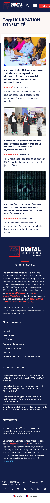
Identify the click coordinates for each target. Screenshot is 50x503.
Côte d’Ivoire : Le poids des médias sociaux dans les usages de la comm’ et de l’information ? (24, 388)
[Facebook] (5, 489)
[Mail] (18, 489)
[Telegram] (25, 489)
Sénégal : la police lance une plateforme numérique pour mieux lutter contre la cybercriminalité (22, 145)
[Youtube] (45, 489)
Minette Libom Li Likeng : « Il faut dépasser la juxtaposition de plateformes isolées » (25, 408)
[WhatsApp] (38, 489)
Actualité (8, 87)
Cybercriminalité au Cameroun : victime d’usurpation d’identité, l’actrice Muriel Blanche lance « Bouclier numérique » (24, 76)
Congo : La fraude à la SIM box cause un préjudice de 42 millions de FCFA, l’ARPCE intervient (23, 378)
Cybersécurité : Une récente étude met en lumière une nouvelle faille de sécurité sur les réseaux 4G (23, 209)
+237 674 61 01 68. (25, 302)
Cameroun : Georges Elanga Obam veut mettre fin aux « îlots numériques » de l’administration (23, 399)
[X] (31, 489)
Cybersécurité (11, 154)
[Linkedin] (11, 489)
